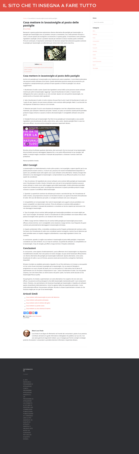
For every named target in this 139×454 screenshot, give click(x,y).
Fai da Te (95, 48)
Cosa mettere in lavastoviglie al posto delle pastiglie (38, 67)
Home (25, 18)
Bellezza (95, 34)
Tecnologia (95, 68)
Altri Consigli (28, 69)
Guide (94, 54)
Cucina (94, 44)
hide (40, 64)
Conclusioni (27, 71)
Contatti (25, 374)
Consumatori (96, 41)
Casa (94, 37)
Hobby (94, 58)
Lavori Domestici (36, 316)
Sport (94, 64)
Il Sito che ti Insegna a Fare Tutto (49, 5)
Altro (94, 31)
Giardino (95, 51)
